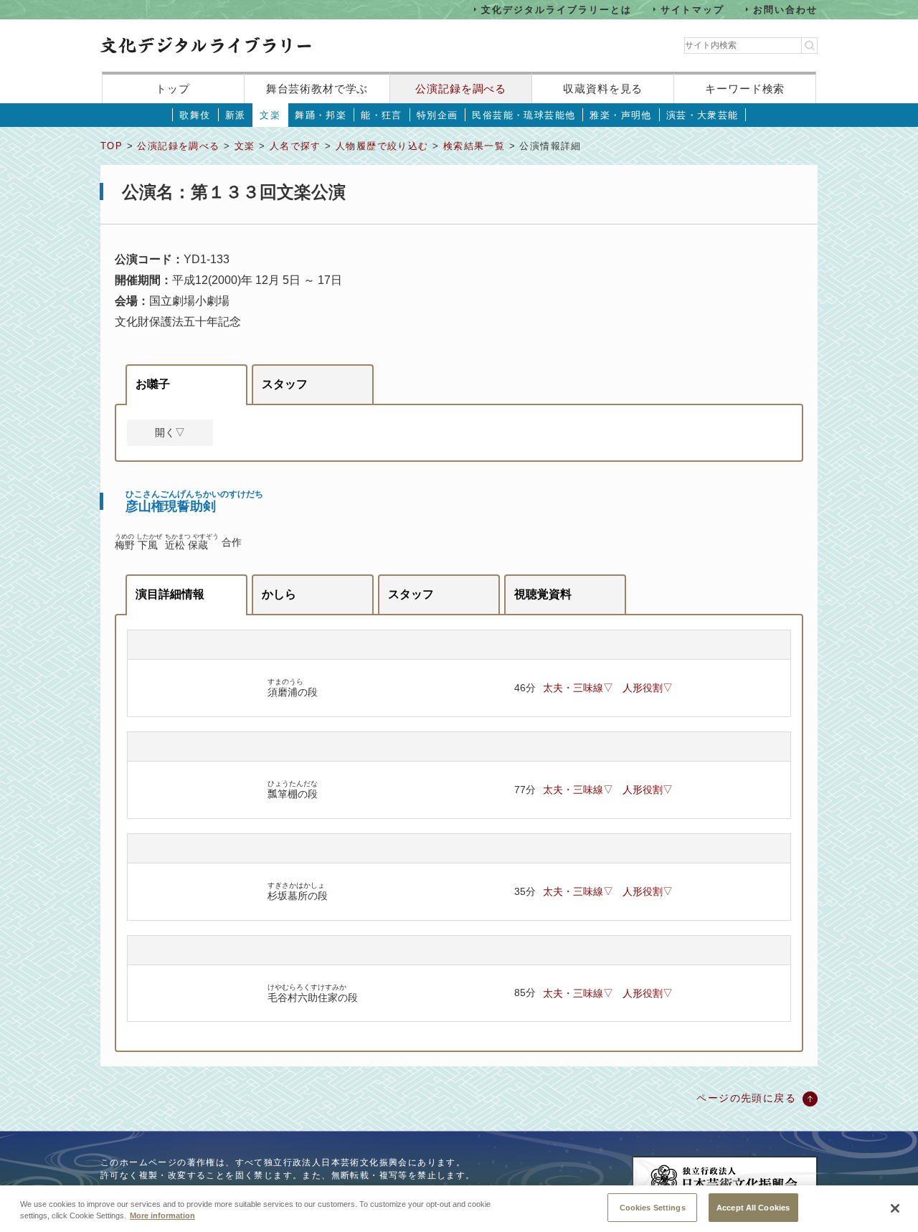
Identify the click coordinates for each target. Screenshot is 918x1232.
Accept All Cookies (753, 1207)
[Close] (895, 1208)
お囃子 (153, 384)
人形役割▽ (648, 687)
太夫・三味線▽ (578, 687)
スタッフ (285, 384)
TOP (111, 146)
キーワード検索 (745, 88)
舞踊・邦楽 (320, 115)
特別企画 (437, 115)
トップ (173, 88)
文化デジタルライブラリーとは (556, 9)
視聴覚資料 (543, 594)
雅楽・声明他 (620, 115)
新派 (235, 115)
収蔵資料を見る (603, 88)
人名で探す (295, 146)
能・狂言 (381, 115)
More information (162, 1216)
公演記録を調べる (460, 88)
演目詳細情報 (170, 594)
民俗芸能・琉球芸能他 (523, 115)
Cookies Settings (653, 1207)
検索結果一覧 (474, 146)
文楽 (270, 115)
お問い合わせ (785, 9)
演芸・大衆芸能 (702, 115)
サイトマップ (693, 9)
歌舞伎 (194, 115)
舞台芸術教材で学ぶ (317, 88)
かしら (279, 594)
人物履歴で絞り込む (382, 146)
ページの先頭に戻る (746, 1098)
